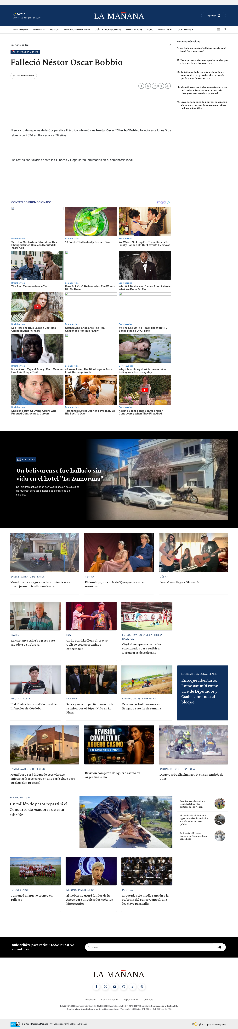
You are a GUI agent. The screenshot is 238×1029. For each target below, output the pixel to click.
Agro (150, 29)
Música (54, 29)
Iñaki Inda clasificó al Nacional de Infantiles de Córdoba (34, 706)
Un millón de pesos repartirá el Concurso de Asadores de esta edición (38, 809)
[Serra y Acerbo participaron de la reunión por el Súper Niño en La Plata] (91, 679)
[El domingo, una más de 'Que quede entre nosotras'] (119, 552)
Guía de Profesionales (108, 29)
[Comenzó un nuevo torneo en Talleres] (35, 871)
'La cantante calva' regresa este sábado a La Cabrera (33, 642)
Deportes (164, 29)
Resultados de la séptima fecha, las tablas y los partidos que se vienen (192, 804)
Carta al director (109, 999)
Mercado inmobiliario (77, 29)
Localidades (184, 29)
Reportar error (131, 999)
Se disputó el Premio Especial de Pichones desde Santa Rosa (193, 836)
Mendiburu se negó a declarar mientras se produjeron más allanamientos (40, 584)
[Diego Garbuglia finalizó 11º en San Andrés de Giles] (193, 744)
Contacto (148, 999)
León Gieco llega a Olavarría (179, 582)
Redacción (90, 999)
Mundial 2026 (134, 29)
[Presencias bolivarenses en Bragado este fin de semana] (146, 679)
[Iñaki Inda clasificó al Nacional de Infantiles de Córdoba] (35, 679)
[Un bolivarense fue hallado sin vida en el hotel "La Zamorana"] (156, 479)
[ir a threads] (141, 986)
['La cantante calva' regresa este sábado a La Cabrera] (35, 616)
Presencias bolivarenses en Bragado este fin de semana (141, 706)
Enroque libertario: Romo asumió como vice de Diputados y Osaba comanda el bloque (199, 691)
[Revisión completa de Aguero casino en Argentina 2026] (119, 744)
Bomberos (39, 29)
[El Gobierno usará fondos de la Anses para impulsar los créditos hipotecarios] (91, 871)
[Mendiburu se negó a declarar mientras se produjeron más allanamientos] (44, 552)
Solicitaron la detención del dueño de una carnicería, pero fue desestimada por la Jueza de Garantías (202, 75)
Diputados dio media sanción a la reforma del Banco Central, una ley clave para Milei (145, 899)
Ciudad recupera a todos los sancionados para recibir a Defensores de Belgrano (142, 648)
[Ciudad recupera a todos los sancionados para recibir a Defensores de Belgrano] (146, 616)
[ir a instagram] (123, 986)
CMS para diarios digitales (214, 1024)
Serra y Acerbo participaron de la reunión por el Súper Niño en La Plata (89, 708)
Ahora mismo (20, 29)
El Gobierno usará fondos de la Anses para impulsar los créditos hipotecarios (89, 899)
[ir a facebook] (96, 986)
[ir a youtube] (114, 986)
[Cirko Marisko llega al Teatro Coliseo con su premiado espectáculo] (91, 616)
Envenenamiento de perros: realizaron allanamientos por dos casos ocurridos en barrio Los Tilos (204, 105)
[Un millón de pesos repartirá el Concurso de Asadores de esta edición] (125, 822)
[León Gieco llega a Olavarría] (193, 552)
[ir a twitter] (105, 986)
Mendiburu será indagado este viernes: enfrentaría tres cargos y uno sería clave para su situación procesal (204, 90)
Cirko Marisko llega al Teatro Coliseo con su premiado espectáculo (87, 644)
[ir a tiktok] (132, 986)
